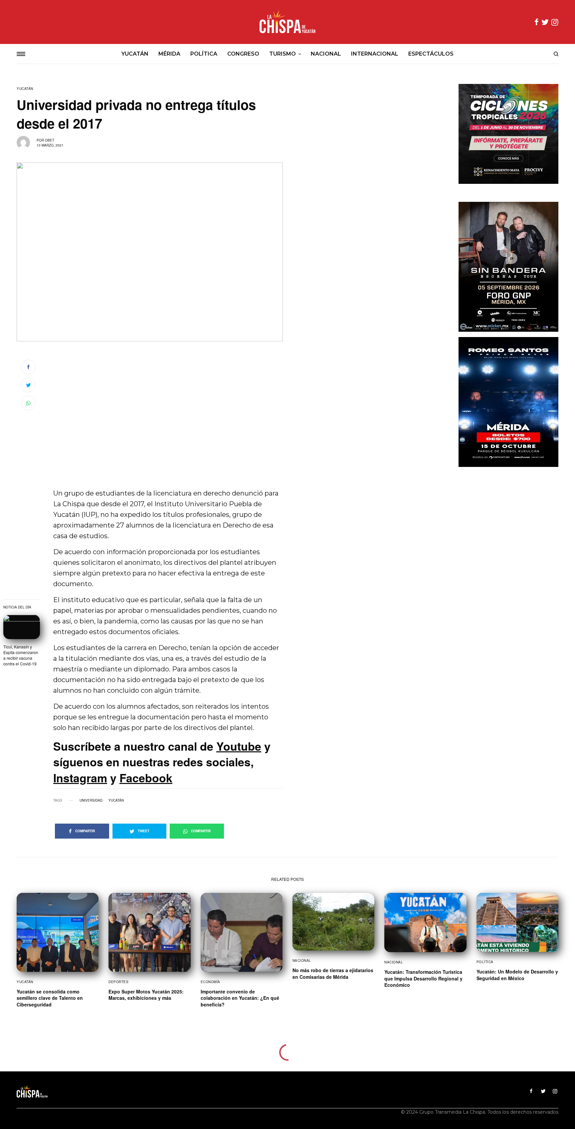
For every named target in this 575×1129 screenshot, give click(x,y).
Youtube (238, 746)
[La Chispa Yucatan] (287, 22)
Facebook (145, 778)
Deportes (118, 981)
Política (485, 961)
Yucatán (25, 88)
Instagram (80, 778)
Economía (210, 981)
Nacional (301, 960)
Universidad (91, 800)
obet (49, 140)
